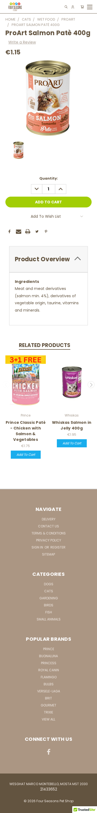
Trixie (48, 712)
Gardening (48, 598)
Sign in (38, 547)
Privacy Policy (48, 540)
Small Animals (49, 619)
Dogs (48, 584)
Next (91, 384)
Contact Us (48, 526)
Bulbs (49, 684)
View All (48, 719)
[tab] (48, 259)
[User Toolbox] (72, 6)
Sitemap (48, 554)
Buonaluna (48, 656)
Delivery (49, 519)
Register (57, 547)
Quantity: (48, 178)
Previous (6, 384)
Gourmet (48, 705)
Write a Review (22, 42)
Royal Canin (48, 670)
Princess (48, 663)
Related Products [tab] (44, 345)
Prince (48, 649)
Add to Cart (25, 454)
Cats (48, 591)
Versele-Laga (48, 691)
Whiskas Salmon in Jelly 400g (71, 425)
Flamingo (49, 677)
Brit (48, 698)
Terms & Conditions (49, 533)
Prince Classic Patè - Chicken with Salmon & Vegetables (26, 431)
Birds (48, 605)
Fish (48, 612)
